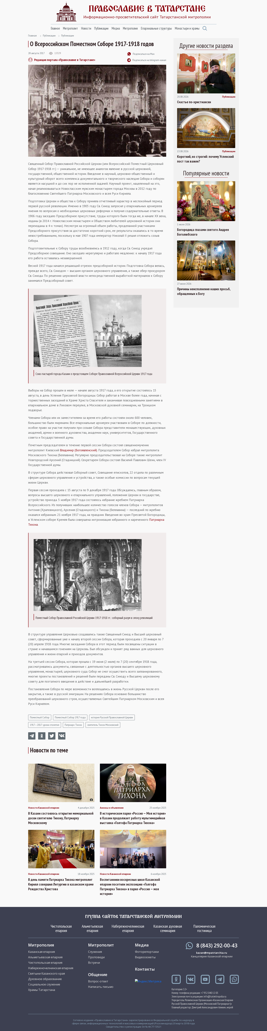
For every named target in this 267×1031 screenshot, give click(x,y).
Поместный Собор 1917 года (70, 717)
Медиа (116, 28)
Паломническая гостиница (204, 928)
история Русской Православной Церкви (112, 717)
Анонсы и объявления (112, 808)
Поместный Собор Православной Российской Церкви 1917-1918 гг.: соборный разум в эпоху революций (94, 618)
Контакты (145, 969)
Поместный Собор (39, 717)
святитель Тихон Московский (102, 724)
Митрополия (130, 28)
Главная (32, 35)
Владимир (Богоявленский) (78, 450)
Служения (95, 952)
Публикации (101, 28)
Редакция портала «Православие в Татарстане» (64, 60)
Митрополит (70, 28)
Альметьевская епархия (92, 928)
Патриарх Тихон (73, 724)
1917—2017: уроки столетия (44, 724)
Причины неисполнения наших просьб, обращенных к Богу (203, 291)
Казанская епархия (41, 952)
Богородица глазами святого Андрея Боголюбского (203, 232)
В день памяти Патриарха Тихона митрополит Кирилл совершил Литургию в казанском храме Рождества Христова (61, 884)
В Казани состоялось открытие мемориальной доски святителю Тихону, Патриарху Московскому (60, 818)
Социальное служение (44, 984)
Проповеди (96, 957)
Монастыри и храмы (187, 28)
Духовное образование (45, 979)
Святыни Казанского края (46, 973)
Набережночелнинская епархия (128, 928)
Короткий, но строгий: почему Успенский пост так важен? (205, 159)
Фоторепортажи (147, 952)
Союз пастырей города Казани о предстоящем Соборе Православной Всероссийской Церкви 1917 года (94, 374)
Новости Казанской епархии (43, 808)
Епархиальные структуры (156, 28)
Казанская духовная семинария (167, 928)
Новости (86, 28)
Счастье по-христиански (194, 102)
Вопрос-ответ (98, 981)
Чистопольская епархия (61, 928)
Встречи (94, 962)
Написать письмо (100, 987)
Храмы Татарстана (41, 990)
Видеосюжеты (145, 957)
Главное (55, 28)
